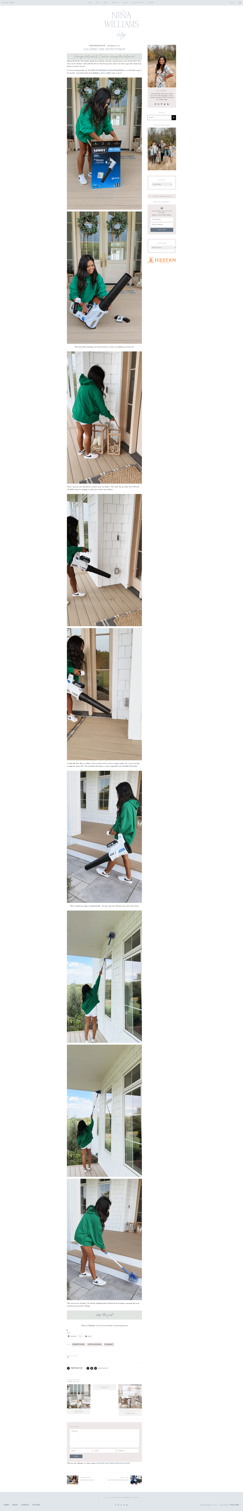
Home (90, 2)
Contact (105, 2)
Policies (36, 1505)
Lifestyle (125, 2)
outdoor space (95, 1344)
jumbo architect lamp (104, 1386)
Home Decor (115, 2)
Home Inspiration (97, 46)
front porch (79, 1344)
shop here (151, 2)
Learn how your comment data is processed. (113, 1463)
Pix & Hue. (234, 1505)
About (97, 2)
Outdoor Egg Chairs (79, 1410)
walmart (109, 1344)
